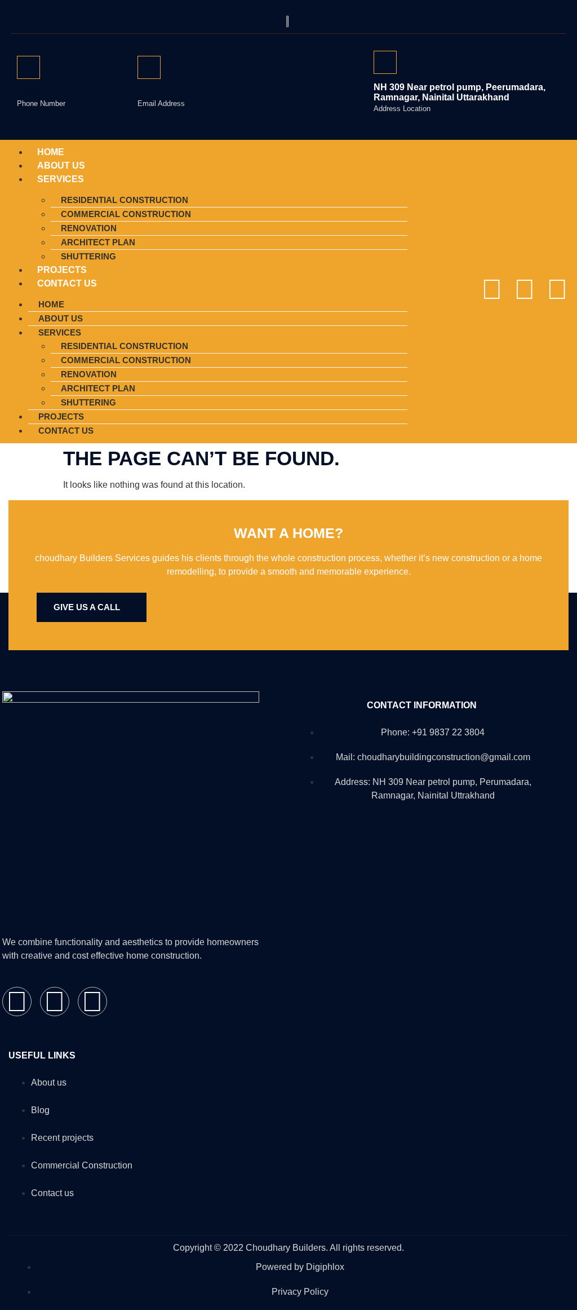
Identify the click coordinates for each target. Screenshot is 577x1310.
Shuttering (88, 402)
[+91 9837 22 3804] (28, 67)
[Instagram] (525, 289)
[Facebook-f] (492, 289)
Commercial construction (126, 214)
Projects (61, 416)
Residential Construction (124, 200)
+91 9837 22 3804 (53, 92)
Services (60, 179)
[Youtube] (557, 289)
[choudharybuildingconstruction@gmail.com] (149, 67)
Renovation (89, 228)
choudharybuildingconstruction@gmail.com (232, 92)
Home (51, 304)
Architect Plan (98, 242)
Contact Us (67, 283)
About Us (60, 318)
